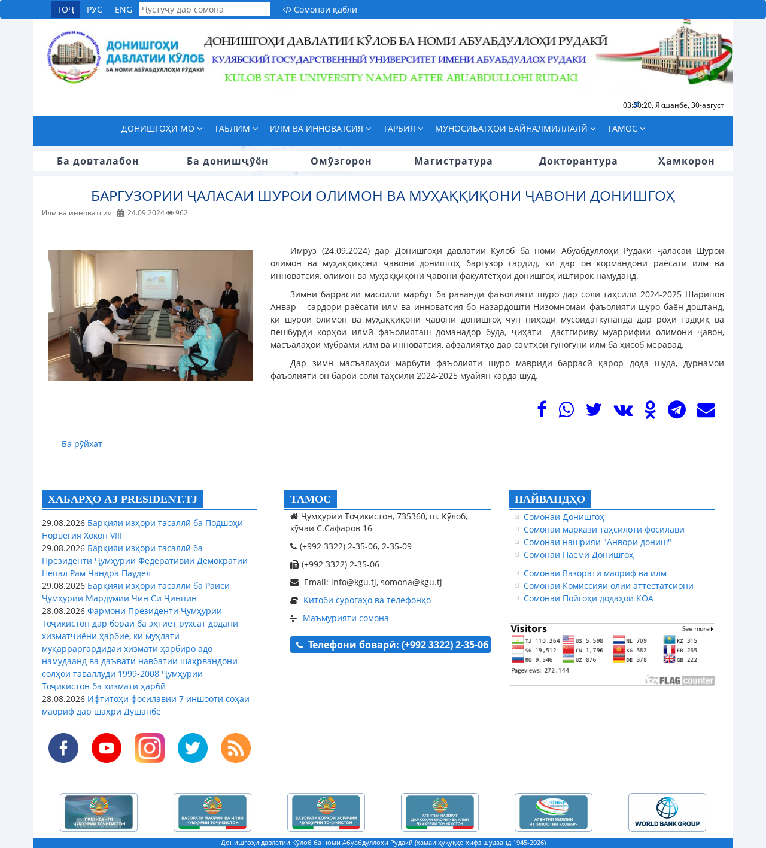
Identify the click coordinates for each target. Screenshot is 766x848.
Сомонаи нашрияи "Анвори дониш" (597, 542)
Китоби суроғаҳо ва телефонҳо (367, 600)
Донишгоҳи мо (159, 128)
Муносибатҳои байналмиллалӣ (512, 128)
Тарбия (400, 128)
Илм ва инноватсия (318, 128)
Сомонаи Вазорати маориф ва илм (595, 573)
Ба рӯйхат (82, 443)
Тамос (623, 128)
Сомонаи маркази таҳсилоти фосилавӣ (604, 529)
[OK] (650, 412)
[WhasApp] (566, 412)
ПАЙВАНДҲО (550, 499)
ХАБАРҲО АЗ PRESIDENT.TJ (122, 499)
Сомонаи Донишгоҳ (564, 516)
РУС (94, 9)
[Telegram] (677, 412)
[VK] (623, 412)
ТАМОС (310, 499)
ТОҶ (65, 9)
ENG (123, 9)
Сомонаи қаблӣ (324, 9)
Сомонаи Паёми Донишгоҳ (579, 554)
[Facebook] (542, 412)
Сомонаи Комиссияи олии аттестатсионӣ (609, 585)
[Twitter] (593, 412)
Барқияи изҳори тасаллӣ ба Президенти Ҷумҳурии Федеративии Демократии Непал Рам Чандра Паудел (145, 560)
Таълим (233, 128)
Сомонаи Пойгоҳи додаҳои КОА (588, 598)
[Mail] (706, 412)
